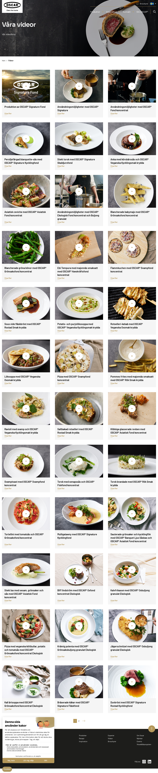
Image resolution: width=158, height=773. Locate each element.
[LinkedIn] (149, 762)
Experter (111, 735)
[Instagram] (144, 762)
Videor (110, 738)
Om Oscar (140, 735)
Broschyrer (112, 741)
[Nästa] (83, 720)
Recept (81, 738)
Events (139, 741)
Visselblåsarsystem (144, 744)
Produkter (83, 735)
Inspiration (83, 741)
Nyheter (140, 738)
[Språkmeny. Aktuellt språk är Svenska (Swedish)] (153, 3)
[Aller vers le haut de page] (151, 728)
